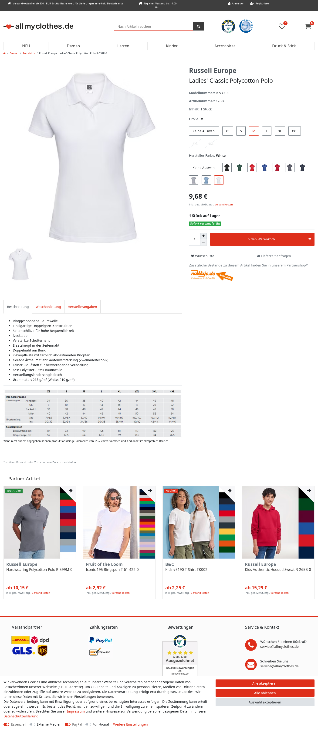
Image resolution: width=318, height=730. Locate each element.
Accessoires (224, 45)
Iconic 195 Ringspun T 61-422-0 (112, 569)
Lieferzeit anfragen (275, 256)
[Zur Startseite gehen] (4, 53)
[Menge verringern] (203, 242)
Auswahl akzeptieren (265, 702)
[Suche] (198, 26)
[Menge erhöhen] (203, 236)
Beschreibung (18, 306)
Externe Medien (49, 724)
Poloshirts (29, 53)
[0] (310, 27)
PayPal (77, 724)
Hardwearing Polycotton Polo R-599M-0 (39, 569)
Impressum (76, 711)
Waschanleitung (48, 306)
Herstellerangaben (82, 306)
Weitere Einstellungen (130, 724)
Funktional (101, 724)
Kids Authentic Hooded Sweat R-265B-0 (278, 569)
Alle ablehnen (265, 693)
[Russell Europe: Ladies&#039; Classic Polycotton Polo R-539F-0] (92, 413)
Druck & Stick (284, 45)
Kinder (172, 45)
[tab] (17, 307)
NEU (26, 45)
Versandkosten (223, 204)
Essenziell (18, 724)
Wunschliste (204, 256)
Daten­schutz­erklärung (20, 716)
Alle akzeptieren (264, 683)
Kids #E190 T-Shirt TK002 (186, 569)
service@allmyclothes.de (279, 646)
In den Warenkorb (261, 239)
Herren (123, 45)
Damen (73, 45)
